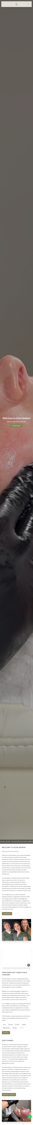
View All (6, 1032)
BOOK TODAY (16, 425)
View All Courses (9, 1094)
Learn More (7, 913)
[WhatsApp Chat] (30, 1117)
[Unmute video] (28, 965)
